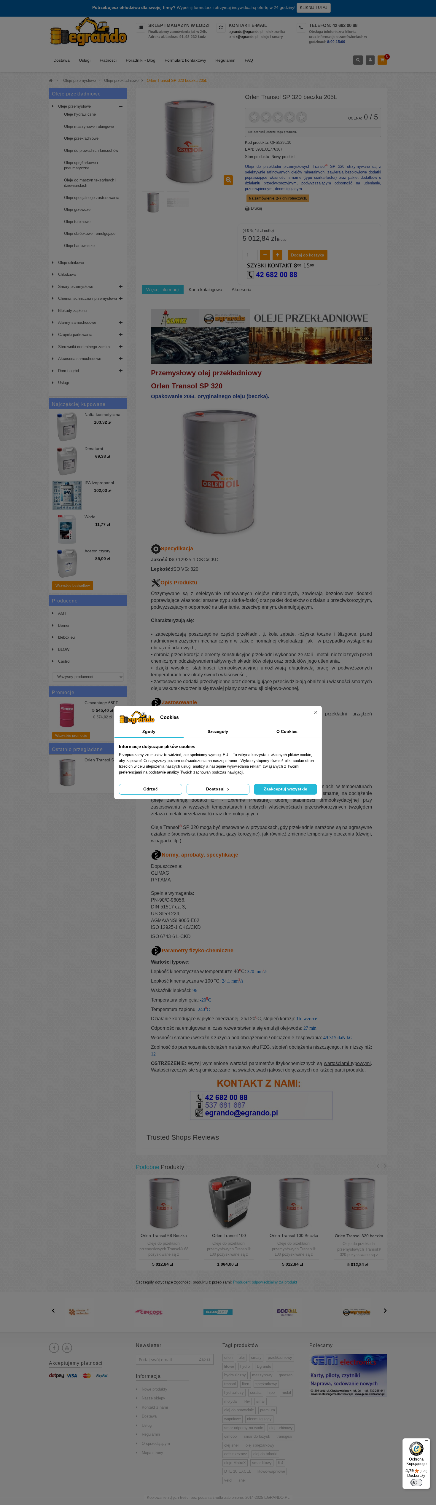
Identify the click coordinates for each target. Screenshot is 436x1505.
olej (242, 1357)
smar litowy (262, 1463)
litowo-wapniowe (271, 1471)
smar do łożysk (257, 1436)
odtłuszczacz (235, 1454)
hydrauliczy (234, 1392)
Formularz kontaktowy (185, 60)
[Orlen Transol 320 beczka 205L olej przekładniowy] (359, 1202)
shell (242, 1480)
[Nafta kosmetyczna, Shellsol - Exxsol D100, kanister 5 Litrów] (67, 426)
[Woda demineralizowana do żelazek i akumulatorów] (67, 529)
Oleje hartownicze (79, 245)
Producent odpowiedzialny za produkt (265, 1282)
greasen (285, 1375)
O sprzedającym (156, 1443)
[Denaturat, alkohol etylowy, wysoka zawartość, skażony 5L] (67, 461)
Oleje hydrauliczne (80, 114)
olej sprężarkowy (260, 1445)
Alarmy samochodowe (77, 322)
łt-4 (280, 1463)
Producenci (65, 600)
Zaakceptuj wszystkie (285, 789)
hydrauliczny (235, 1375)
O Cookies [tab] (286, 731)
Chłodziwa (67, 274)
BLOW (63, 649)
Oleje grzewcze (77, 209)
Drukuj (256, 208)
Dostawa (61, 60)
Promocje (63, 692)
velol (228, 1480)
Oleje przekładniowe (81, 138)
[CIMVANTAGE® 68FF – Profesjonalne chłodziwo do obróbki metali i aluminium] (67, 715)
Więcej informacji (162, 289)
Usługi (84, 60)
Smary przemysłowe (75, 286)
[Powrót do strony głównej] (50, 80)
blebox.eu (66, 637)
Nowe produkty (154, 1389)
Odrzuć (150, 789)
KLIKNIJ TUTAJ (313, 7)
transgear (284, 1436)
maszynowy (262, 1375)
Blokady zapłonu (72, 310)
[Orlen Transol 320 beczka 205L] (153, 202)
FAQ (249, 60)
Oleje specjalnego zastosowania (91, 197)
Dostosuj (216, 789)
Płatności (108, 60)
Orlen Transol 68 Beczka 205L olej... (164, 1237)
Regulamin (225, 60)
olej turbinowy (281, 1428)
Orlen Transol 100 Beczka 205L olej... (294, 1237)
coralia (255, 1392)
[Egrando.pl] (88, 33)
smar (260, 1401)
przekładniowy (280, 1357)
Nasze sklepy (153, 1398)
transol (230, 1384)
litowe (229, 1366)
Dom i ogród (68, 371)
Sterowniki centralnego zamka (84, 347)
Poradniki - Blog (140, 60)
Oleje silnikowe (71, 262)
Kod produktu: (257, 142)
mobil (286, 1392)
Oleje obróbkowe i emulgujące (89, 233)
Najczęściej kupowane (79, 404)
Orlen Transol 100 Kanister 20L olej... (228, 1237)
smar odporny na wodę (243, 1428)
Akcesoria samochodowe (79, 358)
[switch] (416, 1482)
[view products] (79, 1312)
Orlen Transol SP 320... (101, 762)
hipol (272, 1392)
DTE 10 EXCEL (237, 1471)
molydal (231, 1401)
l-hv (247, 1401)
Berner (63, 625)
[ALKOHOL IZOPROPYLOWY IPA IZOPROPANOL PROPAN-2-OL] (67, 495)
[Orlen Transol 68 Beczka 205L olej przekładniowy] (164, 1202)
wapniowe (232, 1419)
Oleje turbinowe (77, 221)
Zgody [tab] (148, 731)
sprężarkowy (266, 1384)
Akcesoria (241, 289)
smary (256, 1357)
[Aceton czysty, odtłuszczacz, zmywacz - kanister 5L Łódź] (67, 563)
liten (245, 1384)
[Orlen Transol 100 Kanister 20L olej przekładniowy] (229, 1202)
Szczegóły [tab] (218, 731)
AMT (62, 613)
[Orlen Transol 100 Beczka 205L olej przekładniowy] (294, 1202)
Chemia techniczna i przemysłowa (87, 298)
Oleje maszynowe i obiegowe (89, 126)
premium (267, 1410)
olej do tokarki (265, 1454)
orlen (228, 1357)
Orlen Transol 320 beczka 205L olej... (359, 1238)
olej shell (231, 1445)
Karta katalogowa (205, 289)
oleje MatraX (235, 1463)
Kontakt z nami (155, 1407)
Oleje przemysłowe (74, 106)
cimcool (231, 1436)
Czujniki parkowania (75, 334)
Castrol (64, 661)
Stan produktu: (257, 156)
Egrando (264, 1366)
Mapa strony (152, 1452)
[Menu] (426, 1441)
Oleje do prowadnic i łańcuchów (91, 150)
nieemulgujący (259, 1419)
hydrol (245, 1366)
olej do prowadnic (239, 1410)
